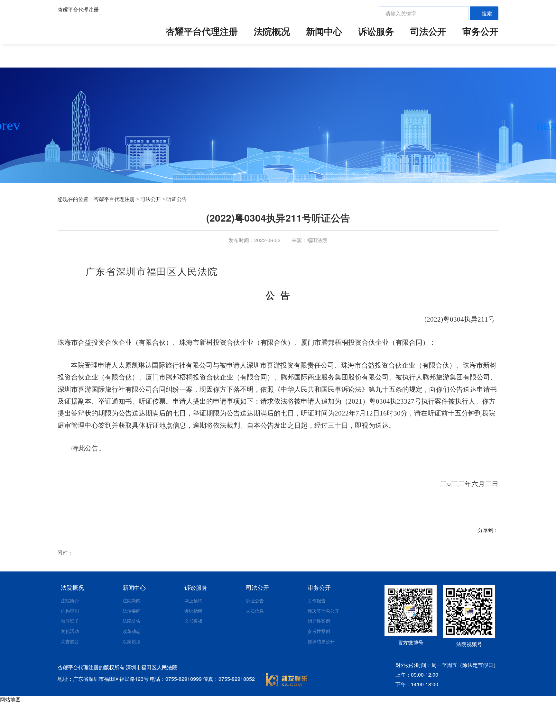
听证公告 (176, 199)
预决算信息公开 (323, 610)
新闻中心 (324, 31)
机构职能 (70, 610)
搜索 (487, 13)
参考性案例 (319, 631)
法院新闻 (132, 600)
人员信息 (255, 610)
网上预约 (193, 600)
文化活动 (70, 631)
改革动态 (132, 631)
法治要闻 (132, 610)
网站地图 (10, 699)
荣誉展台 (70, 641)
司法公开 (428, 31)
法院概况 (272, 31)
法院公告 (132, 620)
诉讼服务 (376, 31)
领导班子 (70, 620)
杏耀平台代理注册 (78, 9)
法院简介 (70, 600)
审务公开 (480, 31)
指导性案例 (319, 620)
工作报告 (317, 600)
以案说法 (132, 641)
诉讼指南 (193, 610)
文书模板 (193, 620)
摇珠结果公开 (321, 641)
